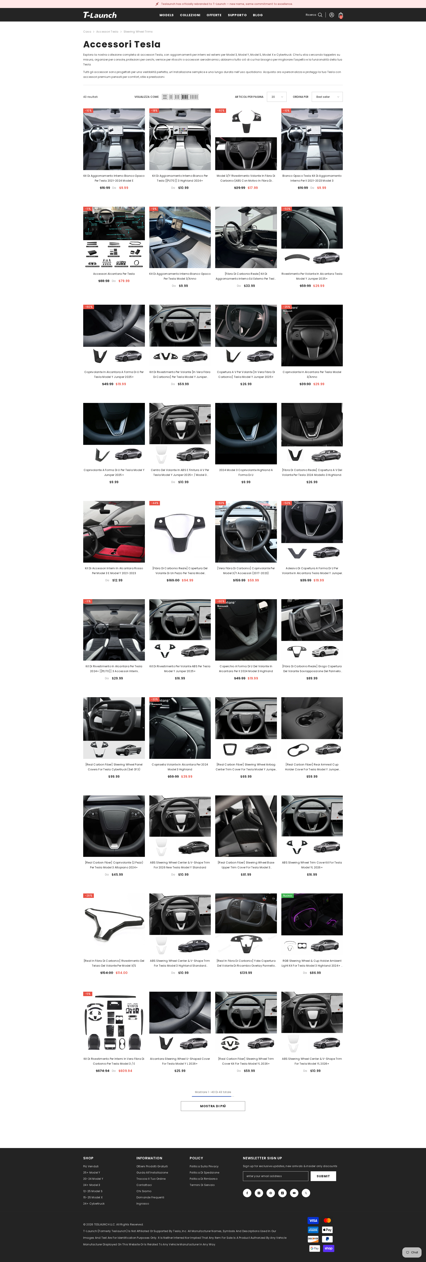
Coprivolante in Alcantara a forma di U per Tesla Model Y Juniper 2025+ (114, 374)
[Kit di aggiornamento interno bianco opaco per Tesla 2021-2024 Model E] (114, 139)
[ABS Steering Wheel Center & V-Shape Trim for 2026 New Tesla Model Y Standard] (180, 826)
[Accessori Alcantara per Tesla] (114, 237)
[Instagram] (259, 1193)
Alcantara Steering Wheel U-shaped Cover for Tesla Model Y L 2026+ (180, 1061)
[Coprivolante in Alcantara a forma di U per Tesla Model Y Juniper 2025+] (114, 335)
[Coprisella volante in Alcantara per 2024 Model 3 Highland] (180, 728)
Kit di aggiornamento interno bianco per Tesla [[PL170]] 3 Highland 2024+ (180, 178)
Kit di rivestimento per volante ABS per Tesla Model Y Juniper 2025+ (180, 668)
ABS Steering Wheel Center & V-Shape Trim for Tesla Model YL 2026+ (312, 1061)
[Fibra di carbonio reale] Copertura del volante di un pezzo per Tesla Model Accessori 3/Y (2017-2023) (179, 571)
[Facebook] (247, 1193)
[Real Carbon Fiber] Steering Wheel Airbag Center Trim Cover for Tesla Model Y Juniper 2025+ (246, 767)
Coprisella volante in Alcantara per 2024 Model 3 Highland (180, 767)
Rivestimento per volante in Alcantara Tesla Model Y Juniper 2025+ (312, 276)
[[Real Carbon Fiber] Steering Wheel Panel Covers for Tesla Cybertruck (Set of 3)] (114, 728)
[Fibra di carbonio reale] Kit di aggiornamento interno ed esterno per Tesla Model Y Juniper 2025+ (246, 276)
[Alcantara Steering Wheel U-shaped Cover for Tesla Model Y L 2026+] (180, 1022)
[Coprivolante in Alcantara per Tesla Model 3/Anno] (312, 335)
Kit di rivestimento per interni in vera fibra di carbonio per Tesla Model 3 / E (114, 1061)
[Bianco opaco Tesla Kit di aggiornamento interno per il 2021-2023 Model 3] (312, 139)
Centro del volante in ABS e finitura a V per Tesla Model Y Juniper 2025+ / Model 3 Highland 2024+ (180, 472)
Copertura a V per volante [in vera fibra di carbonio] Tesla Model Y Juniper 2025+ (246, 374)
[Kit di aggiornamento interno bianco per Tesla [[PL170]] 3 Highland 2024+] (180, 139)
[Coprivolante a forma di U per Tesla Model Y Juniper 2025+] (114, 434)
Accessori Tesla (107, 31)
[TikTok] (282, 1193)
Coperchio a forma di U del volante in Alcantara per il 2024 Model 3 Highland (246, 668)
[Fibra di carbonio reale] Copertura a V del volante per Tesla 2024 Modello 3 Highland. (312, 472)
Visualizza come (146, 97)
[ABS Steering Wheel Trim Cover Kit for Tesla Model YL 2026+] (312, 826)
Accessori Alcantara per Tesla (114, 274)
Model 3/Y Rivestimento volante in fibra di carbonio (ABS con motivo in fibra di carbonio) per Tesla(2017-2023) (246, 178)
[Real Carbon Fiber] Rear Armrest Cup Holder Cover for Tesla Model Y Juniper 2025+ (312, 767)
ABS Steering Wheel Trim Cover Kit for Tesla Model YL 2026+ (312, 865)
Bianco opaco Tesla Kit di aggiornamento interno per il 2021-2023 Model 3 (311, 178)
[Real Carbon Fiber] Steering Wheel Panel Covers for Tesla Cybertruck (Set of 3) (114, 767)
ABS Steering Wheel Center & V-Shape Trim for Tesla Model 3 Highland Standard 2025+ (180, 963)
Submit (323, 1176)
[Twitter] (306, 1193)
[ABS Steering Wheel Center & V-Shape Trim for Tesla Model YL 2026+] (312, 1022)
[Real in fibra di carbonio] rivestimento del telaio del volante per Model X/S (114, 963)
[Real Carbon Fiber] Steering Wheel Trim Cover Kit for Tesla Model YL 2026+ (246, 1061)
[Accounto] (332, 15)
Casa (87, 31)
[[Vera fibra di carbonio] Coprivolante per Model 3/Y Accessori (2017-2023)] (246, 532)
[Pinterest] (270, 1193)
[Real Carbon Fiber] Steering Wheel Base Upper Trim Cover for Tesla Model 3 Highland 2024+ (246, 865)
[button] (165, 97)
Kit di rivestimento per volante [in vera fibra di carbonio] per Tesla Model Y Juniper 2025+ (180, 374)
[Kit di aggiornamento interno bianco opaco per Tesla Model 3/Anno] (180, 237)
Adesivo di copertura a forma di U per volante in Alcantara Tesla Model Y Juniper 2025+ (312, 571)
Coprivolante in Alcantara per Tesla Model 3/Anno (312, 374)
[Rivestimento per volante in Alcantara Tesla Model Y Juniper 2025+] (312, 237)
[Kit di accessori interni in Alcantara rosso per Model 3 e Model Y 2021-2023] (114, 532)
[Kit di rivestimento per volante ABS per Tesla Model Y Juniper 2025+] (180, 630)
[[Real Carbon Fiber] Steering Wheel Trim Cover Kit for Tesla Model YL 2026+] (246, 1022)
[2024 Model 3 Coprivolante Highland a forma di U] (246, 434)
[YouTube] (294, 1193)
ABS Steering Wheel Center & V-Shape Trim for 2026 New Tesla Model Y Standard (180, 865)
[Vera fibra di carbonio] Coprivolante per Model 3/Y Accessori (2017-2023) (246, 570)
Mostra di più (213, 1106)
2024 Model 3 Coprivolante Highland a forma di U (246, 472)
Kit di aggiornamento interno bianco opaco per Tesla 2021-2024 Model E (114, 178)
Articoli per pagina (249, 97)
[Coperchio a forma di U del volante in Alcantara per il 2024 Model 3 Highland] (246, 630)
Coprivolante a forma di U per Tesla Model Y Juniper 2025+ (114, 472)
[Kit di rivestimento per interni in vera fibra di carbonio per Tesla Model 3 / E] (114, 1022)
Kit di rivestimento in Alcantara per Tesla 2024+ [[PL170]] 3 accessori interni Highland (114, 669)
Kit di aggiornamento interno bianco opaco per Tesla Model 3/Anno (180, 276)
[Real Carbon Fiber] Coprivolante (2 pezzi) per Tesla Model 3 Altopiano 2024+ (114, 865)
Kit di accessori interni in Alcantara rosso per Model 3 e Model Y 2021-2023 (114, 570)
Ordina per (300, 97)
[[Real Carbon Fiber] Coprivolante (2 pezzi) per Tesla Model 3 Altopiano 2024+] (114, 826)
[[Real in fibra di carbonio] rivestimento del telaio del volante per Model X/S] (114, 924)
